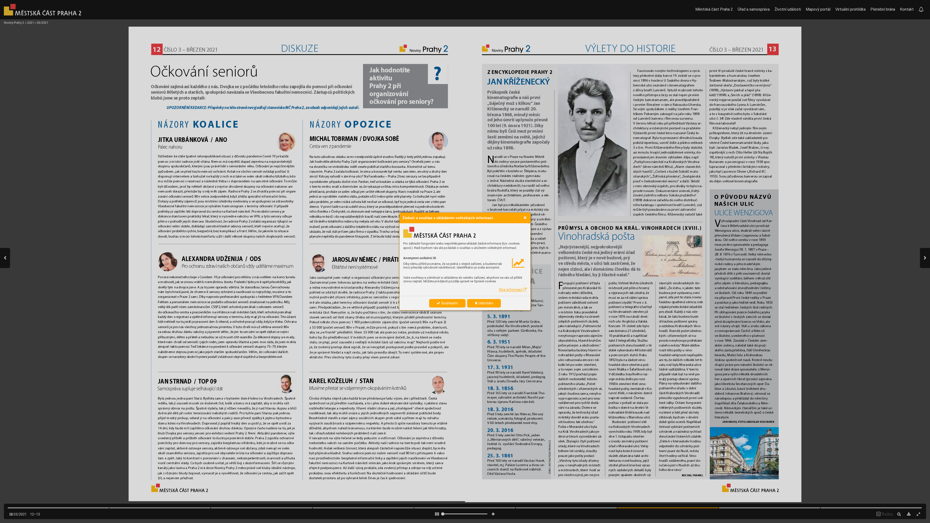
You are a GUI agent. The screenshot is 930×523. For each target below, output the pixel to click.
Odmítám (485, 303)
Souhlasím (449, 303)
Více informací (511, 289)
